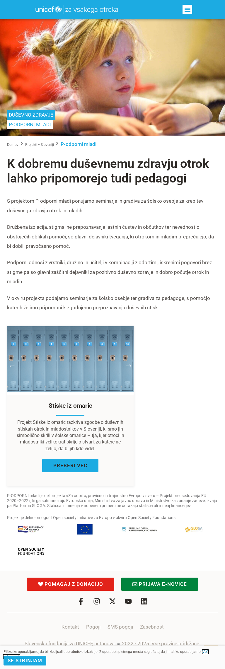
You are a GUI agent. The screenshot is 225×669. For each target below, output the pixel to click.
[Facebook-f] (80, 601)
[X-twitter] (112, 601)
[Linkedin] (144, 601)
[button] (187, 9)
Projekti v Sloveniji (39, 145)
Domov (12, 145)
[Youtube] (128, 601)
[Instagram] (96, 601)
